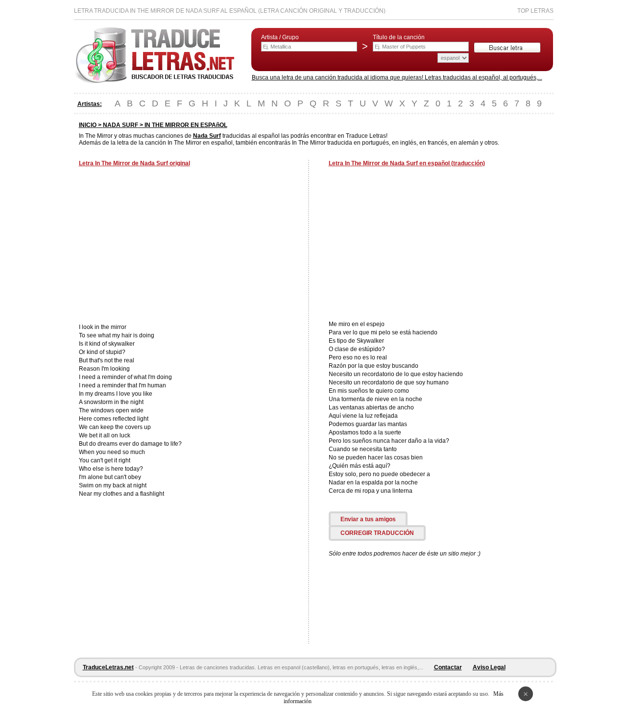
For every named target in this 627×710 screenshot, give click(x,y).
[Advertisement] (161, 246)
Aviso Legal (489, 667)
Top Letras (535, 10)
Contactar (448, 667)
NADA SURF (120, 125)
